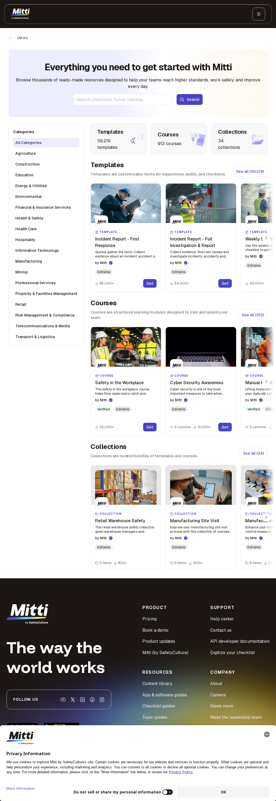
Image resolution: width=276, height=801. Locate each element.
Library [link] (22, 38)
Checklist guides (158, 706)
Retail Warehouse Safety (120, 521)
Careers (218, 695)
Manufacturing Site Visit (194, 521)
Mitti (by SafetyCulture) (165, 652)
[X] (72, 699)
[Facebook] (92, 699)
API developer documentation (240, 641)
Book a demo (155, 630)
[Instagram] (102, 699)
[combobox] (122, 99)
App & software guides (164, 695)
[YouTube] (63, 699)
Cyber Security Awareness (196, 383)
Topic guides (154, 717)
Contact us (221, 630)
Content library (157, 683)
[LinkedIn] (82, 699)
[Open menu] (258, 14)
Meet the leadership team (236, 717)
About (216, 683)
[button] (126, 237)
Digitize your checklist (232, 652)
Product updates (158, 641)
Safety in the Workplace (119, 383)
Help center (222, 619)
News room (221, 706)
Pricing (149, 619)
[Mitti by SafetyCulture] (20, 14)
